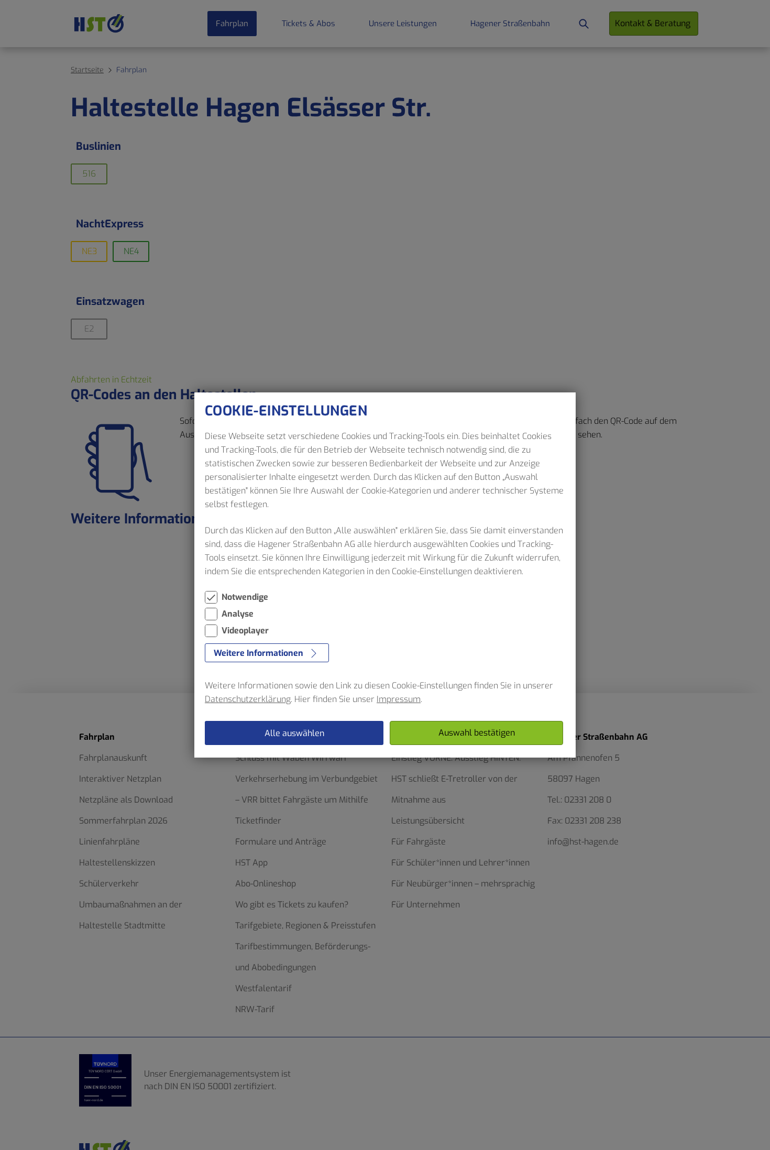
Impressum (399, 699)
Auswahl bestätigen (476, 732)
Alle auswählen (294, 733)
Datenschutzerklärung (248, 699)
